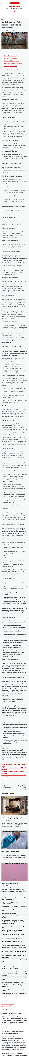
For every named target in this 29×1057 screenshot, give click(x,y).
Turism (3, 19)
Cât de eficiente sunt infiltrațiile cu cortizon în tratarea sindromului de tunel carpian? (13, 952)
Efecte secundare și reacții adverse (13, 63)
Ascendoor (11, 1055)
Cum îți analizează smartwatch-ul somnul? (11, 938)
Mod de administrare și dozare (11, 61)
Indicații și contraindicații (10, 58)
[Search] (26, 16)
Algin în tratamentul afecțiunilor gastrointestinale (10, 852)
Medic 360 (14, 6)
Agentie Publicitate (6, 1006)
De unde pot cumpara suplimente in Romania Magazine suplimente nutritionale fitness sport (13, 967)
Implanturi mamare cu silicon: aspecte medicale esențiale (14, 971)
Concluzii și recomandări (10, 66)
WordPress (24, 1055)
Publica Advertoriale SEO (7, 1004)
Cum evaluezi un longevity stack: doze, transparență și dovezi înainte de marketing (13, 898)
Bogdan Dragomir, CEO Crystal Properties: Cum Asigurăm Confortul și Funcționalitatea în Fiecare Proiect (13, 818)
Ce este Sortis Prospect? (10, 56)
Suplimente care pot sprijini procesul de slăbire (12, 982)
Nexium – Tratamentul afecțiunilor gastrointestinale (11, 884)
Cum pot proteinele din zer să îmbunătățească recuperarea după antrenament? (11, 930)
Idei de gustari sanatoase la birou (8, 913)
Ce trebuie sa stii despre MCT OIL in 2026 (10, 964)
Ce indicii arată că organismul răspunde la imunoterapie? (14, 906)
